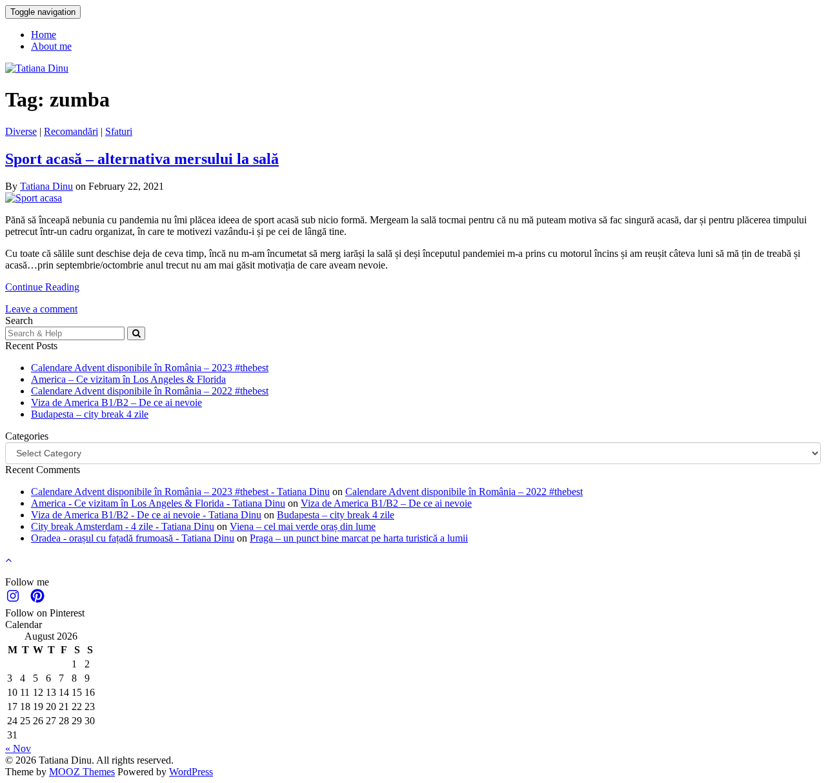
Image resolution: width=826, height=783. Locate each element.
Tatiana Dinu (46, 186)
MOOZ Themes (82, 771)
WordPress (191, 771)
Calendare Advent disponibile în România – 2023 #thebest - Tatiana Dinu (180, 491)
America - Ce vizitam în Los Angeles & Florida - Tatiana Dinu (158, 503)
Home (43, 34)
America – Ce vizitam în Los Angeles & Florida (128, 379)
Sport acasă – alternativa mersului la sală (142, 158)
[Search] (136, 333)
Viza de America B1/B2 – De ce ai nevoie (116, 402)
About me (51, 46)
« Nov (18, 748)
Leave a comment (41, 308)
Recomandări (71, 131)
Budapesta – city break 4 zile (89, 414)
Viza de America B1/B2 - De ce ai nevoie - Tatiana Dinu (146, 514)
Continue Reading (42, 286)
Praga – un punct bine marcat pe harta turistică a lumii (359, 538)
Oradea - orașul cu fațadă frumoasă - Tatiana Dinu (132, 538)
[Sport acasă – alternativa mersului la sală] (33, 197)
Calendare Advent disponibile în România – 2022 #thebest (149, 390)
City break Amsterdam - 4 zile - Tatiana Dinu (122, 526)
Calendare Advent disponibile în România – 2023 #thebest (149, 367)
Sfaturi (118, 131)
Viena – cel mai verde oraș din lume (303, 526)
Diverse (21, 131)
